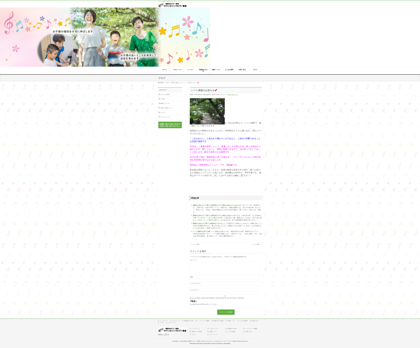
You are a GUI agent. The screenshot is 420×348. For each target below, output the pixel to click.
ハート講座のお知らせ (200, 231)
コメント (193, 260)
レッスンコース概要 (203, 321)
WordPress (200, 343)
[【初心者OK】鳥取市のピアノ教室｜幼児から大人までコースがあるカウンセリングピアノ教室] (172, 6)
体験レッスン (231, 321)
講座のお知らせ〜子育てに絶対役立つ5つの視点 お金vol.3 (213, 205)
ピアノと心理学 (165, 94)
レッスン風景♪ (195, 244)
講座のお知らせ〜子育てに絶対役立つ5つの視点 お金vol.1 (213, 215)
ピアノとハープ (165, 117)
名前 (191, 277)
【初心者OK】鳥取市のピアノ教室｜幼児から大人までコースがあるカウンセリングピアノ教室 (207, 341)
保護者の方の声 (188, 321)
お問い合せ (255, 321)
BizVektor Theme (210, 343)
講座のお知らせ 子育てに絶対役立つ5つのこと (209, 223)
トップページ (164, 321)
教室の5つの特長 (218, 321)
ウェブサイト (194, 290)
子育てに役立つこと (232, 94)
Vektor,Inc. (220, 343)
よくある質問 (243, 321)
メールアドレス (195, 283)
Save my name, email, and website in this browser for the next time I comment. (217, 298)
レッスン (163, 112)
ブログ (162, 322)
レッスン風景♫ (256, 244)
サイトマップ (172, 322)
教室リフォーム (165, 103)
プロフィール (176, 321)
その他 (162, 99)
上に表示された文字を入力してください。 (204, 304)
